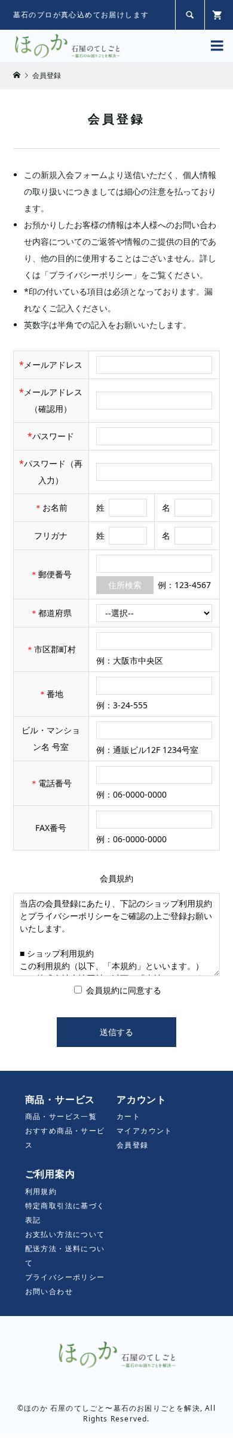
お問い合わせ (49, 1291)
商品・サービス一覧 (61, 1116)
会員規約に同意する (122, 990)
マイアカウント (144, 1131)
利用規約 (41, 1191)
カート (128, 1116)
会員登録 (132, 1145)
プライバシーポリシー (65, 1277)
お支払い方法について (65, 1234)
